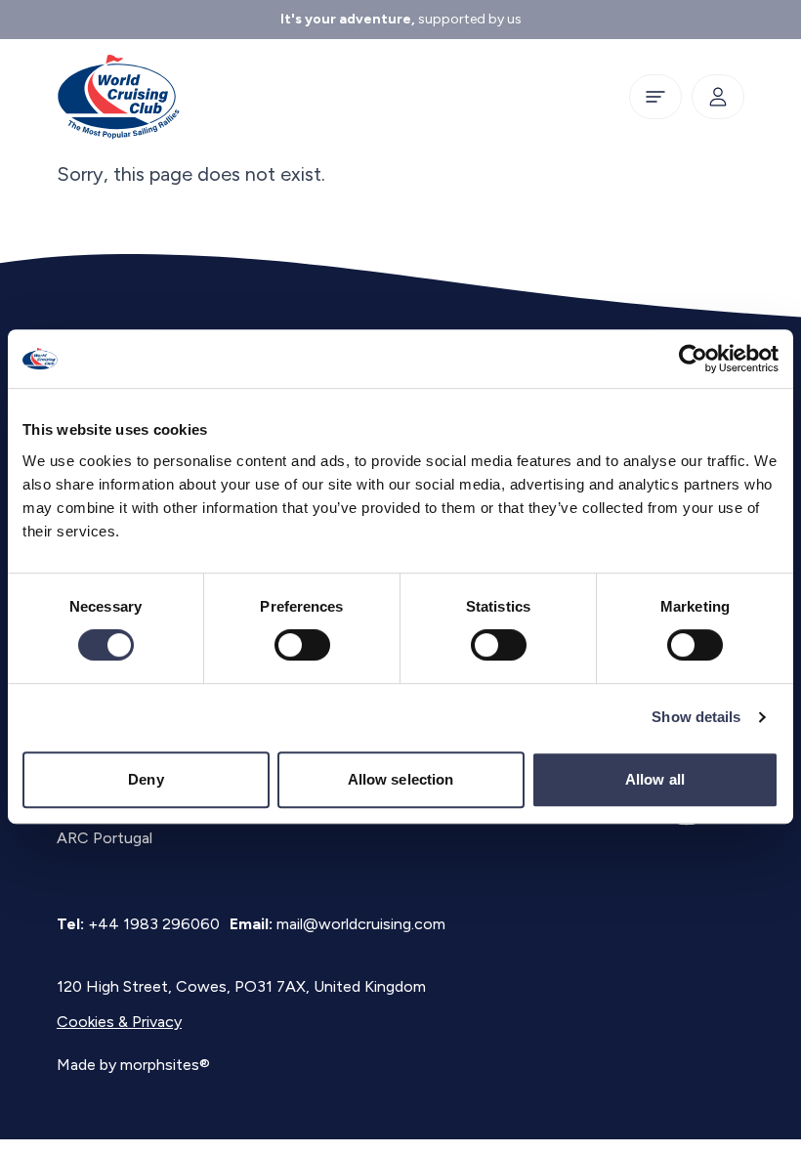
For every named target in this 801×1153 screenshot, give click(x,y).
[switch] (302, 645)
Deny (145, 779)
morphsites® (165, 1064)
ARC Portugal (104, 838)
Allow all (655, 779)
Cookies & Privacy (119, 1021)
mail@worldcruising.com (360, 924)
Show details (696, 716)
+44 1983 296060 (154, 924)
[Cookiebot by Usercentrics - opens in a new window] (693, 358)
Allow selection (401, 779)
